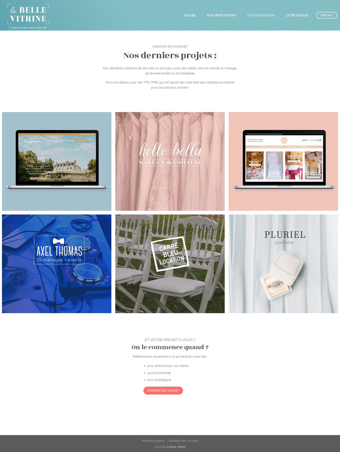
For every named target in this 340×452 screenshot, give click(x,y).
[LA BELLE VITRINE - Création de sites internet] (31, 15)
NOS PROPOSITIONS (221, 15)
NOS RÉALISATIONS (261, 15)
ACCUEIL (190, 15)
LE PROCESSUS (297, 15)
